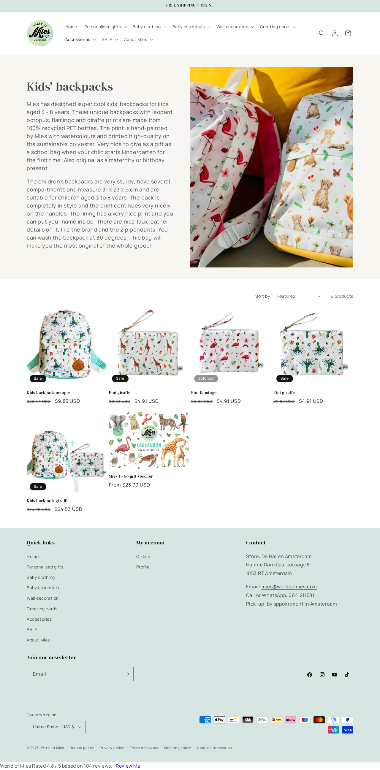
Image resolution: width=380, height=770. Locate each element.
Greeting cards (42, 608)
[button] (105, 26)
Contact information (214, 747)
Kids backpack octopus (49, 392)
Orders (143, 556)
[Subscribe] (126, 674)
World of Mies (52, 747)
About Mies (38, 640)
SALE (32, 629)
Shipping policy (177, 747)
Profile (142, 567)
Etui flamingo (204, 392)
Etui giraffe (119, 392)
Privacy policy (112, 747)
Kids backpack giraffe (48, 500)
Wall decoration (43, 598)
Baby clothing (41, 577)
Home (33, 556)
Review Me (128, 766)
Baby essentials (43, 587)
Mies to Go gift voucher (131, 476)
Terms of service (144, 747)
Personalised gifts (45, 567)
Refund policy (82, 747)
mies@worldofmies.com (289, 586)
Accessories (39, 619)
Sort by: (263, 296)
